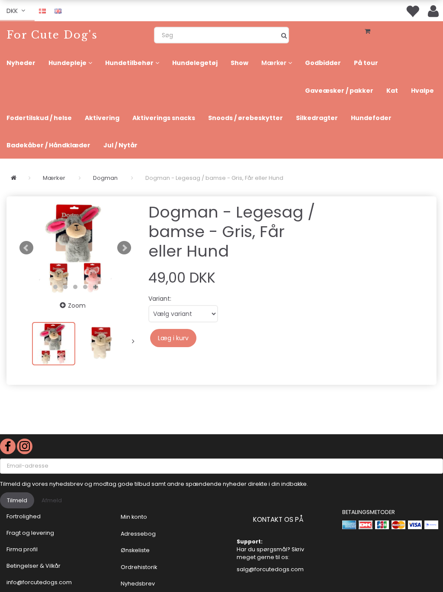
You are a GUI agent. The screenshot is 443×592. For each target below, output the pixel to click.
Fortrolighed (23, 516)
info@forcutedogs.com (39, 582)
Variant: (159, 298)
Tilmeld (17, 500)
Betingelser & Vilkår (33, 565)
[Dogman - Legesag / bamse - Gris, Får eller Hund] (75, 248)
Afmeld (52, 500)
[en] (58, 10)
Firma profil (22, 549)
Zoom (77, 305)
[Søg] (284, 35)
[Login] (433, 10)
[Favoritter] (412, 10)
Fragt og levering (30, 533)
